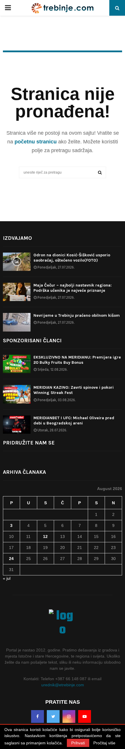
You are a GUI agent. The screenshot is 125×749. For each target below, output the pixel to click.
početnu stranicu (36, 142)
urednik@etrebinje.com (62, 685)
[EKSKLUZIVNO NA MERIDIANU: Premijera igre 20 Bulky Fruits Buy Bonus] (17, 364)
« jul (6, 578)
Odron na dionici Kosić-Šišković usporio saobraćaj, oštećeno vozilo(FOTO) (71, 258)
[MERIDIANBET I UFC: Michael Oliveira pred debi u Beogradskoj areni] (17, 424)
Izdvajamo (17, 238)
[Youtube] (84, 716)
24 (11, 558)
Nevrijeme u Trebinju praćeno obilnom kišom (76, 315)
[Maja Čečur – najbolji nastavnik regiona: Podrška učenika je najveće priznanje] (17, 292)
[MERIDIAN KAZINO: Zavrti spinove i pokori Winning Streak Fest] (17, 394)
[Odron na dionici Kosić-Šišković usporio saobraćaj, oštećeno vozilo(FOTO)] (17, 262)
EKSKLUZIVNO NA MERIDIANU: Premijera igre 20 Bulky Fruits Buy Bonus (77, 360)
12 (45, 536)
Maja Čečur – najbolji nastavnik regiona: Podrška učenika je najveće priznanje (72, 288)
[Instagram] (69, 716)
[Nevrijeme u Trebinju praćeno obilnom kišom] (17, 322)
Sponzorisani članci (32, 340)
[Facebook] (37, 716)
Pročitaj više (104, 743)
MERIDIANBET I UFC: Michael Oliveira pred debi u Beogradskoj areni (73, 420)
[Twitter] (53, 716)
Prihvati (78, 743)
